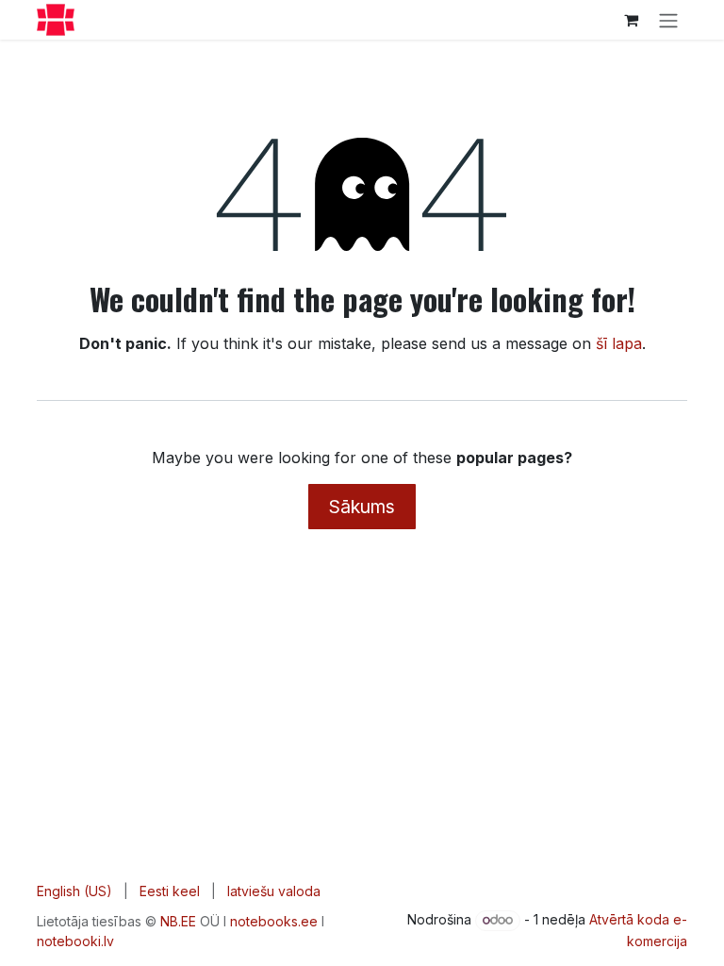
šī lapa (619, 343)
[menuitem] (74, 891)
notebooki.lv (75, 941)
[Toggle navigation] (668, 20)
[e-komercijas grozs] (631, 20)
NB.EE (178, 921)
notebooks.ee (274, 921)
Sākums (362, 506)
